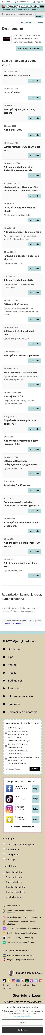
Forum (7, 9)
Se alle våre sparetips (13, 623)
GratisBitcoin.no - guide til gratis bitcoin (22, 933)
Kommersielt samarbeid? (22, 826)
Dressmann (31, 14)
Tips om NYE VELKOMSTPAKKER (18, 734)
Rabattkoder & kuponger (15, 14)
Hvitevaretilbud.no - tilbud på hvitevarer (22, 942)
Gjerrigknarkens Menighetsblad (18, 744)
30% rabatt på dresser (16, 304)
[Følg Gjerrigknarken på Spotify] (27, 981)
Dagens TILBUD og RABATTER (17, 750)
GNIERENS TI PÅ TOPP (15, 747)
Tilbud (33, 9)
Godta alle (22, 1030)
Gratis (26, 9)
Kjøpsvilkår (14, 704)
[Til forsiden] (3, 6)
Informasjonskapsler (20, 696)
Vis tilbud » (34, 81)
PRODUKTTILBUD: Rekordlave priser (19, 741)
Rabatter (40, 9)
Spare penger (17, 9)
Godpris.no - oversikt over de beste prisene (23, 928)
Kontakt (13, 664)
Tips (10, 657)
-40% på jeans (12, 92)
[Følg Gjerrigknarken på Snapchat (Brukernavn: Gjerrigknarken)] (9, 981)
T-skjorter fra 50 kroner (17, 485)
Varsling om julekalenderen (17, 763)
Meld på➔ (34, 769)
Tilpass (22, 1022)
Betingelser (15, 680)
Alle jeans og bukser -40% (18, 280)
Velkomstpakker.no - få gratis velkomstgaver (24, 917)
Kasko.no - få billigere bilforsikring (20, 938)
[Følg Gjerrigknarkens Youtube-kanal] (22, 981)
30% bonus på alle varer (17, 75)
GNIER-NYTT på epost (15, 728)
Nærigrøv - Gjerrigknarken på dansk (20, 960)
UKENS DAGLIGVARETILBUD (17, 754)
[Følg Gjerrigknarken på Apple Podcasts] (31, 981)
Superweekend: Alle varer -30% (21, 372)
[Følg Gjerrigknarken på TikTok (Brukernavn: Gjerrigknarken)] (4, 981)
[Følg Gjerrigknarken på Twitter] (36, 981)
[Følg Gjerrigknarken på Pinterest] (40, 981)
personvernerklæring (22, 1016)
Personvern (15, 688)
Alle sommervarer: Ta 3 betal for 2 (22, 232)
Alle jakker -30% (13, 129)
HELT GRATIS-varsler (14, 737)
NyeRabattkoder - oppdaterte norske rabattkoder (21, 923)
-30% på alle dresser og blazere (21, 355)
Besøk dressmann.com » (29, 48)
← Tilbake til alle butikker (32, 22)
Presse (12, 672)
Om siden (14, 649)
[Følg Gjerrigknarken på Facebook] (18, 981)
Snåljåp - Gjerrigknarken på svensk (20, 955)
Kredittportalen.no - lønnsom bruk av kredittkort (21, 911)
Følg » (35, 789)
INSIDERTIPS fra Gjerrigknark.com (18, 731)
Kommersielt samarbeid (22, 712)
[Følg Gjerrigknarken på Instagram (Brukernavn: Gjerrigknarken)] (13, 981)
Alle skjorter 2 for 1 (14, 396)
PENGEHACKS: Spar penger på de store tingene (23, 757)
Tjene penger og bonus (15, 760)
